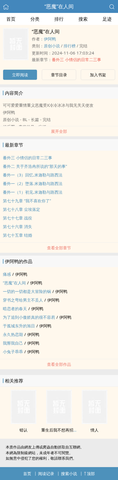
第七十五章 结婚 (17, 235)
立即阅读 (20, 74)
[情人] (94, 422)
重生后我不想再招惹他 (61, 430)
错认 (23, 430)
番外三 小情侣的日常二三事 (76, 59)
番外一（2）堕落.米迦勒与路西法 (32, 183)
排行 (59, 19)
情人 (95, 430)
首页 (10, 19)
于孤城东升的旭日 (19, 326)
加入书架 (98, 74)
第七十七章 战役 (17, 218)
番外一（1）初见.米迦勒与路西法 (32, 192)
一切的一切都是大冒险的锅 (27, 291)
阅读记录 (46, 473)
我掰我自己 (13, 343)
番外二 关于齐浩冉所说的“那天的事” (35, 166)
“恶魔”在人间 (59, 6)
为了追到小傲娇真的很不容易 (29, 317)
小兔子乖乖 (13, 351)
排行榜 (70, 45)
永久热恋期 (13, 334)
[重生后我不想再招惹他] (59, 422)
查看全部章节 (59, 247)
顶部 (91, 473)
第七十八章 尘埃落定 (21, 209)
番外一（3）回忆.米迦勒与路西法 (32, 175)
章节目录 (59, 74)
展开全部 (59, 131)
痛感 (7, 274)
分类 (35, 19)
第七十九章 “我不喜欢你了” (27, 200)
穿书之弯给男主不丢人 (23, 300)
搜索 (83, 19)
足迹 (107, 19)
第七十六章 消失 (17, 226)
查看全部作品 (59, 364)
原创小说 (52, 45)
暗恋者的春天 (15, 308)
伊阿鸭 (50, 39)
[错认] (23, 422)
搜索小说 (69, 473)
